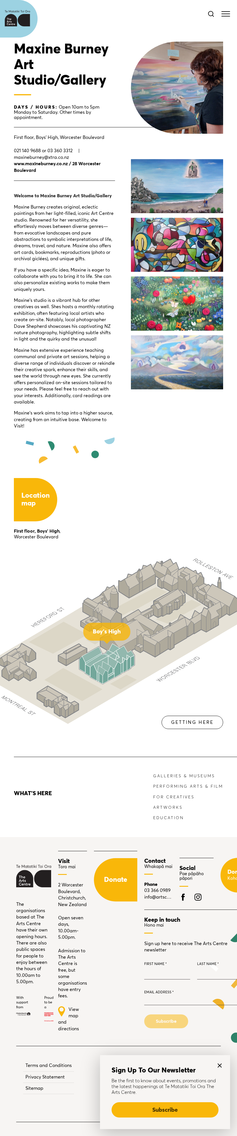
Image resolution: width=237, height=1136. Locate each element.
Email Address (159, 992)
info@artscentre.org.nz (158, 897)
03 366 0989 (157, 890)
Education (168, 818)
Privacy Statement (45, 1077)
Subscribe (165, 1110)
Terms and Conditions (48, 1065)
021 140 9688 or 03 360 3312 (43, 150)
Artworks (168, 808)
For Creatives (174, 797)
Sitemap (34, 1088)
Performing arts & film (188, 786)
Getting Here (192, 722)
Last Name (208, 964)
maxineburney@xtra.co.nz (41, 157)
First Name (155, 964)
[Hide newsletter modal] (219, 1065)
